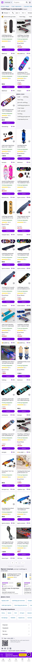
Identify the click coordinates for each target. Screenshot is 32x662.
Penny (3, 613)
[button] (8, 50)
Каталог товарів (5, 6)
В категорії (7, 2)
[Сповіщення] (30, 2)
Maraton (29, 613)
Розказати (22, 655)
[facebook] (5, 648)
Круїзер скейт (5, 600)
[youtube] (2, 648)
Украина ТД (21, 617)
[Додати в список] (14, 31)
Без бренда (4, 617)
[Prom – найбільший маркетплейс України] (2, 2)
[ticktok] (10, 648)
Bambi (9, 613)
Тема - (7, 638)
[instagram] (8, 648)
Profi (15, 613)
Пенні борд (22, 16)
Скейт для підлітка (6, 605)
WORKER (13, 617)
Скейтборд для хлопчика (18, 600)
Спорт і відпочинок (16, 6)
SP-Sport (22, 613)
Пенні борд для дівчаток (20, 605)
